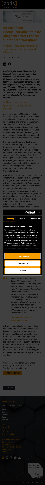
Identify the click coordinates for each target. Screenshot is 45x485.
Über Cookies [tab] (35, 219)
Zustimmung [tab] (9, 219)
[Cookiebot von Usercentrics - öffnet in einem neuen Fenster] (26, 212)
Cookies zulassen (22, 256)
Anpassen (21, 263)
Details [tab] (22, 219)
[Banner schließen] (40, 212)
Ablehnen (22, 271)
